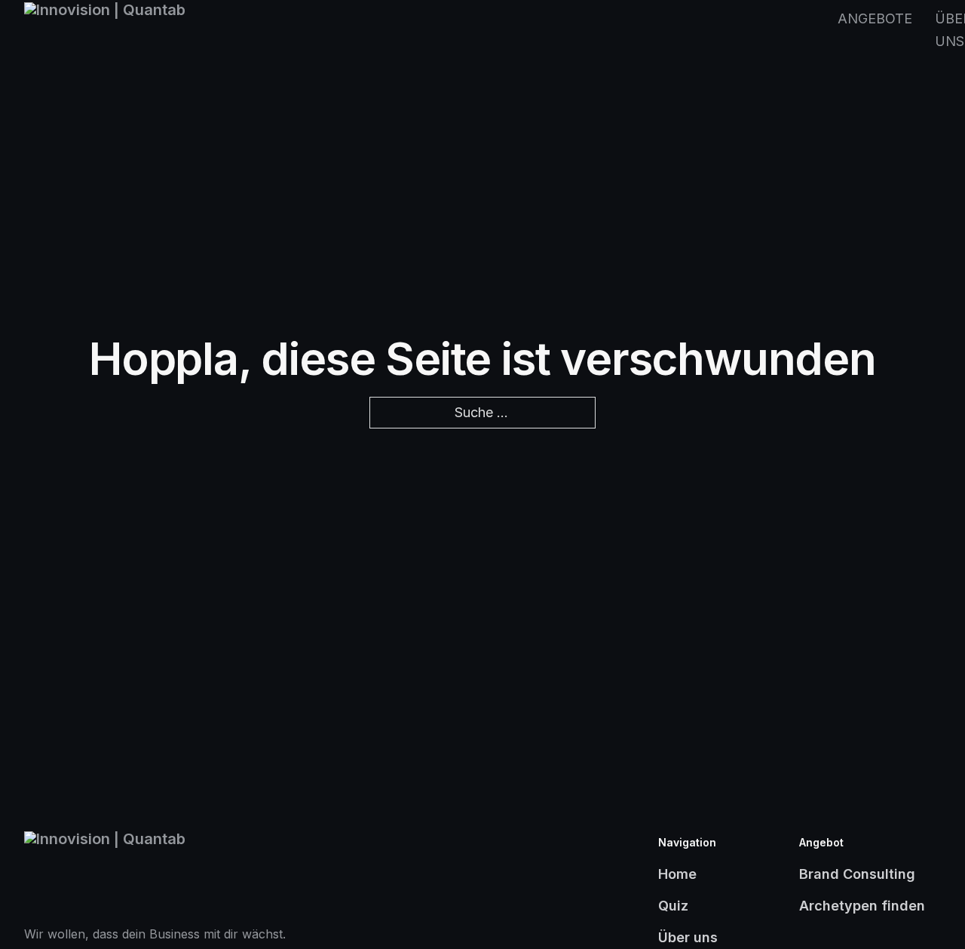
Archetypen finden (862, 906)
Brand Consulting (857, 874)
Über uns (688, 937)
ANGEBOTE (875, 18)
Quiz (673, 906)
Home (677, 874)
